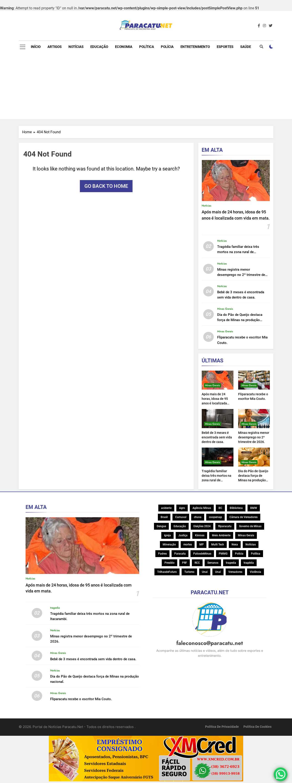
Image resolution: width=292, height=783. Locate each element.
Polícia (167, 47)
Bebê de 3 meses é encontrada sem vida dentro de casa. (217, 437)
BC (220, 508)
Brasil (164, 517)
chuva (197, 517)
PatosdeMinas (202, 553)
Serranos (212, 562)
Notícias (75, 47)
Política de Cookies (257, 727)
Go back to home (106, 186)
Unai (205, 572)
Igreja (167, 535)
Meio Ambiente (221, 535)
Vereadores (235, 572)
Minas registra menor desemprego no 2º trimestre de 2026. (241, 274)
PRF (184, 562)
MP (201, 544)
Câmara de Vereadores (243, 517)
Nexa (235, 544)
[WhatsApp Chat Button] (280, 774)
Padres (162, 553)
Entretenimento (195, 47)
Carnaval (180, 517)
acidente (166, 508)
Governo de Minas (250, 526)
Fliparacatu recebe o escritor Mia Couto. (81, 699)
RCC (197, 562)
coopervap (215, 517)
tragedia (55, 608)
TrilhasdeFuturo (167, 572)
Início (36, 47)
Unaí (218, 572)
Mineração (169, 544)
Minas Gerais (225, 309)
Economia (123, 47)
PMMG (223, 553)
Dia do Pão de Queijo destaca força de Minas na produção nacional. (239, 320)
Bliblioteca (236, 508)
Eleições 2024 (202, 526)
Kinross (199, 535)
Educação (99, 47)
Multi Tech (217, 544)
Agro (182, 508)
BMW (253, 508)
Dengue (161, 526)
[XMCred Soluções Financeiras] (146, 759)
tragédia (249, 562)
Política (146, 47)
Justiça (183, 535)
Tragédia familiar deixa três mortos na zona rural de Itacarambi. (238, 252)
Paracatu (180, 553)
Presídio (169, 562)
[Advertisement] (146, 87)
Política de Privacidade (222, 727)
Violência (255, 572)
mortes (187, 544)
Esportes (225, 47)
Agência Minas (202, 508)
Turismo (189, 572)
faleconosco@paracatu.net (209, 643)
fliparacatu (225, 526)
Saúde (245, 47)
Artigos (54, 47)
